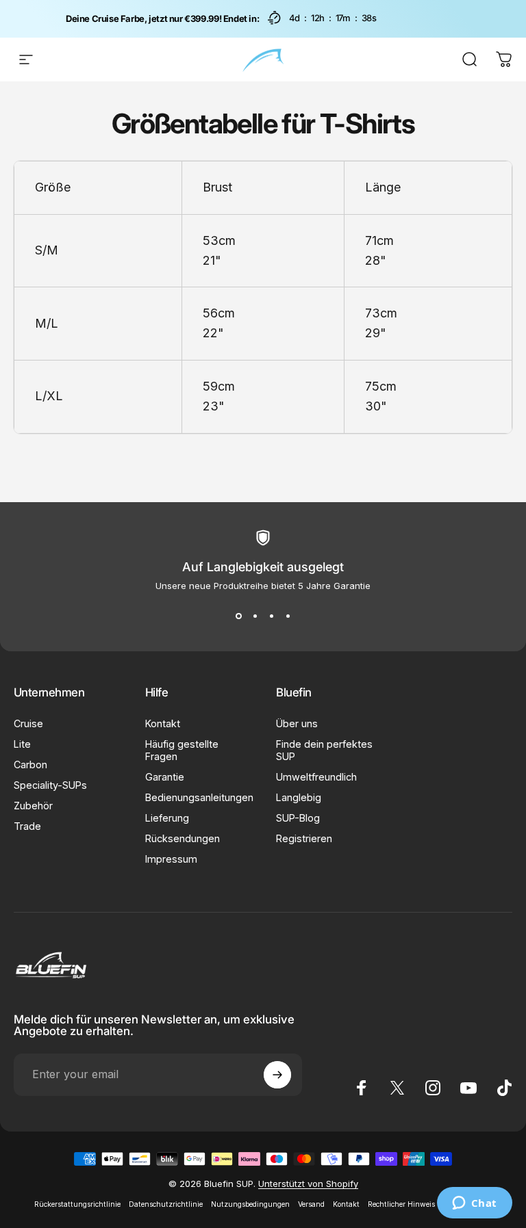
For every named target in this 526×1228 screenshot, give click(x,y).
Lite (22, 744)
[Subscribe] (277, 1074)
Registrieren (304, 838)
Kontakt (162, 723)
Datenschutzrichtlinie (166, 1204)
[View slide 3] (271, 616)
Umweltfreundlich (316, 777)
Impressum (171, 859)
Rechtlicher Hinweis (401, 1204)
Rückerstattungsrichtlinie (77, 1204)
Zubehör (33, 805)
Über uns (297, 723)
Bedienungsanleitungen (199, 797)
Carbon (30, 764)
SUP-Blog (298, 818)
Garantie (164, 777)
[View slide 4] (287, 616)
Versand (311, 1204)
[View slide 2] (255, 616)
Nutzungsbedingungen (250, 1204)
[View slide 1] (238, 616)
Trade (27, 826)
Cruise (28, 723)
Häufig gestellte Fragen (181, 750)
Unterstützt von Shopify (308, 1183)
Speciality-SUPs (50, 785)
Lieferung (167, 818)
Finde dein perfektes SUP (324, 750)
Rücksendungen (182, 838)
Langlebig (298, 797)
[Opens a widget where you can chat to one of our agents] (474, 1204)
